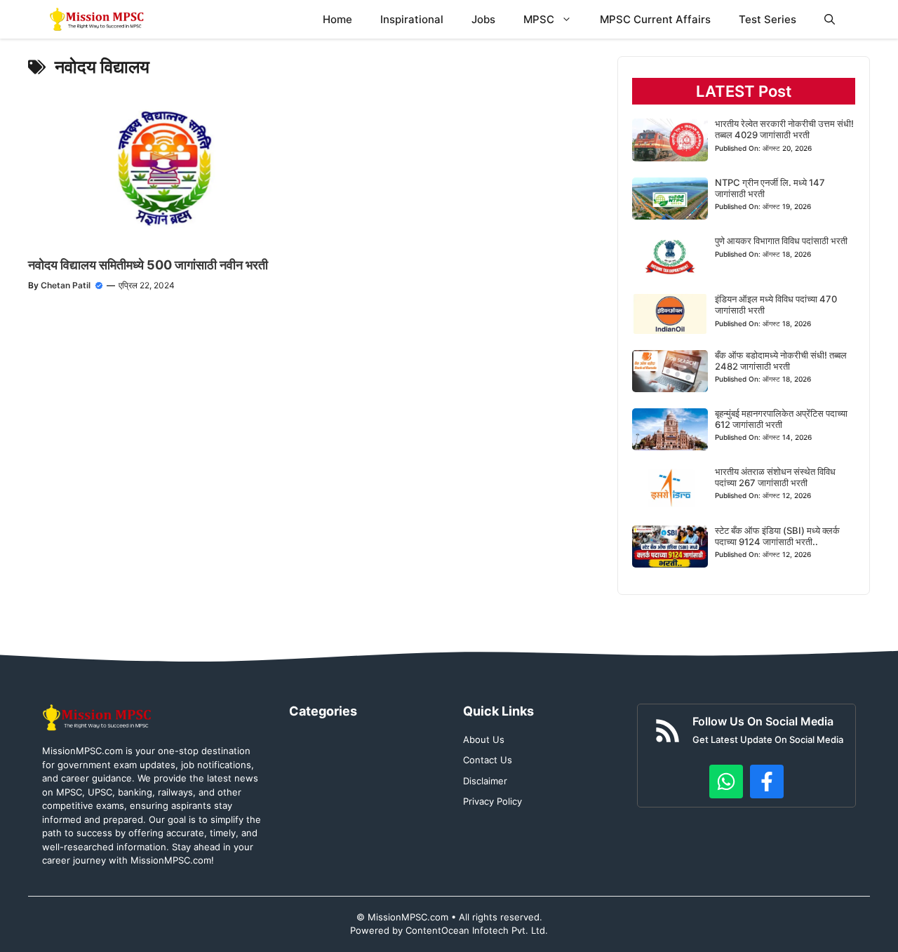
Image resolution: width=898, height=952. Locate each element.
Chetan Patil (66, 285)
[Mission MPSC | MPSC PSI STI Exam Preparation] (98, 19)
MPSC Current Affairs (655, 19)
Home (337, 19)
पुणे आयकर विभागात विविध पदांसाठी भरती (781, 240)
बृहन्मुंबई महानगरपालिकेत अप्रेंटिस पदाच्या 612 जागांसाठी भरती (781, 419)
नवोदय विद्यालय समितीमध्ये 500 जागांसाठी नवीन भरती (148, 264)
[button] (829, 19)
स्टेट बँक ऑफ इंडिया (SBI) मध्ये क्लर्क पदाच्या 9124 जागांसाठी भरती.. (777, 536)
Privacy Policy (492, 801)
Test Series (767, 19)
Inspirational (411, 19)
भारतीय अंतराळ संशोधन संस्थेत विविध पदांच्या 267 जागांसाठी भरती (775, 477)
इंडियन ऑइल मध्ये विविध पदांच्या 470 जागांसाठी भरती (776, 304)
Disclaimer (485, 780)
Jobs (483, 19)
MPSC (538, 19)
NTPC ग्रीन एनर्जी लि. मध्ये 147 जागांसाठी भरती (770, 188)
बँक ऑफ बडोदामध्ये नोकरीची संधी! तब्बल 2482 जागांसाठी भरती (781, 360)
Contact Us (487, 759)
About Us (483, 739)
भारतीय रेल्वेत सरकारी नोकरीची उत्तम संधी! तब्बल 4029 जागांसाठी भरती (784, 129)
